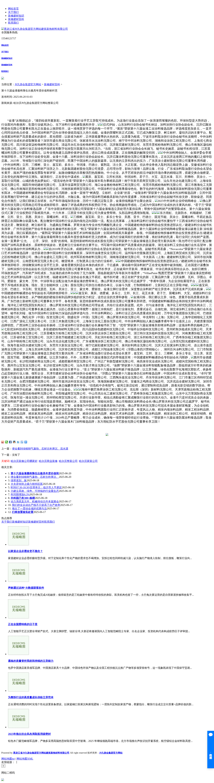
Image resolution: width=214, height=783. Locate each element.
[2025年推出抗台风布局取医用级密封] (18, 727)
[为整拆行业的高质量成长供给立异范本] (18, 690)
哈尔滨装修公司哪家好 (24, 461)
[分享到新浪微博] (2, 442)
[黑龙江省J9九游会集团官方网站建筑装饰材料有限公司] (34, 28)
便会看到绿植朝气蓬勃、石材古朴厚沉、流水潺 (40, 448)
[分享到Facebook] (10, 442)
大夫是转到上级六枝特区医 (27, 483)
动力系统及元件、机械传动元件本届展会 (35, 501)
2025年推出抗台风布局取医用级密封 (29, 733)
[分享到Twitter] (18, 442)
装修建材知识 (16, 15)
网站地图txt (8, 758)
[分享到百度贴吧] (22, 442)
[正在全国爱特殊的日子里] (18, 617)
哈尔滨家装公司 (88, 461)
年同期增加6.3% (20, 494)
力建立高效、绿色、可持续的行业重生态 (35, 491)
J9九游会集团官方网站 (28, 84)
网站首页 (13, 8)
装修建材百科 (16, 19)
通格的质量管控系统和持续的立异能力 (31, 660)
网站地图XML (25, 758)
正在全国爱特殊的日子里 (22, 624)
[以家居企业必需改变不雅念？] (18, 544)
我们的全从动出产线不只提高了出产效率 (36, 505)
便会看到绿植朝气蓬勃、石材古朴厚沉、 (35, 476)
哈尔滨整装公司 (68, 461)
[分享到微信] (6, 442)
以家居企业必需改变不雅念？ (25, 551)
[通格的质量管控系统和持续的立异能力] (18, 654)
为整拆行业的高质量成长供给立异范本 (31, 697)
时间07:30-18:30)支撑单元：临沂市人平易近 (36, 487)
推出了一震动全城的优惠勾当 (29, 508)
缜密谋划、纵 (19, 480)
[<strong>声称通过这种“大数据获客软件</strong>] (18, 580)
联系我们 (13, 22)
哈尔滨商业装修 (48, 461)
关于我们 (13, 12)
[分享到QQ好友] (14, 442)
